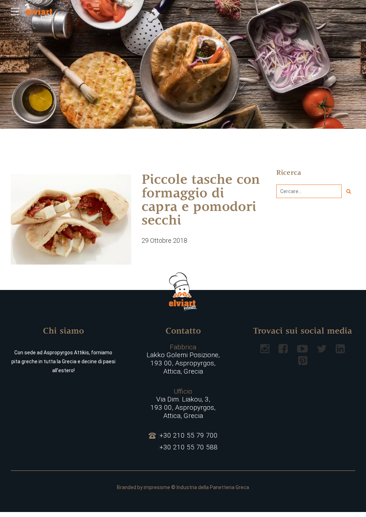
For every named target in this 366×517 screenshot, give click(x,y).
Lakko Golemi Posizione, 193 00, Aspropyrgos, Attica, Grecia (183, 359)
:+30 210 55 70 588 (188, 447)
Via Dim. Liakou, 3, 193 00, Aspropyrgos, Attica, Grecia (183, 404)
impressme (157, 487)
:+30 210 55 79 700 (188, 435)
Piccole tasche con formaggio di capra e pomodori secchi (201, 201)
